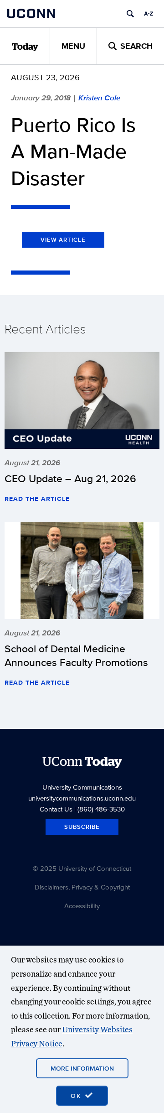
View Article (63, 239)
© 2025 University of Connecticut (82, 868)
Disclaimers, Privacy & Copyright (82, 887)
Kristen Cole (99, 97)
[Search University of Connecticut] (130, 13)
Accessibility (82, 905)
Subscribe (82, 826)
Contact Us (56, 809)
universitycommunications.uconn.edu (82, 798)
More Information (82, 1068)
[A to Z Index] (148, 13)
